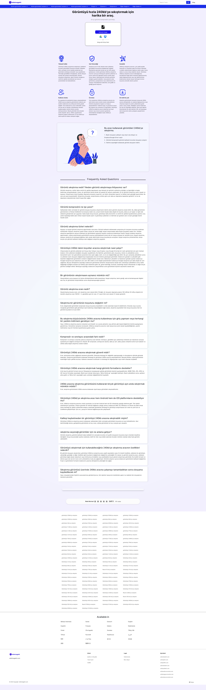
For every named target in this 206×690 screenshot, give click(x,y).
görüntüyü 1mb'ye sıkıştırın (89, 546)
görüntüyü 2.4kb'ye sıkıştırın (110, 527)
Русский (88, 634)
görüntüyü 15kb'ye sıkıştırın (69, 538)
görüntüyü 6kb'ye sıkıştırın (130, 519)
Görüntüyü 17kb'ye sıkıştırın (89, 569)
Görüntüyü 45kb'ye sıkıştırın (130, 577)
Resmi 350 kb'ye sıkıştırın (130, 596)
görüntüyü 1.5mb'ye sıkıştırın (110, 546)
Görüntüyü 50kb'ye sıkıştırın (69, 581)
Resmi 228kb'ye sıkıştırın (129, 592)
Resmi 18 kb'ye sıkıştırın (109, 569)
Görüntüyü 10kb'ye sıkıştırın (89, 565)
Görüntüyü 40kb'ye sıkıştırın (110, 577)
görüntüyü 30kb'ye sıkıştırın (89, 519)
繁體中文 (88, 643)
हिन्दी (62, 639)
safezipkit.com (164, 659)
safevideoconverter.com (166, 677)
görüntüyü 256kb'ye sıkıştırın (69, 515)
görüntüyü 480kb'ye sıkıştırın (69, 542)
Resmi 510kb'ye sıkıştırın (88, 604)
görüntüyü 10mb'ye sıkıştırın (69, 550)
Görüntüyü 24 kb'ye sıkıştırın (110, 573)
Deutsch (109, 621)
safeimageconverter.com (166, 674)
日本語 (130, 639)
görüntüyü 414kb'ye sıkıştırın (89, 538)
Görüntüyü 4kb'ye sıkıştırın (89, 561)
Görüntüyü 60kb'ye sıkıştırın (89, 581)
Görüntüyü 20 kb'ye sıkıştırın (69, 573)
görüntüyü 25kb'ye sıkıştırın (89, 523)
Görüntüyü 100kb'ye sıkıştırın (130, 585)
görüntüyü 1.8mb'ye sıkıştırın (130, 550)
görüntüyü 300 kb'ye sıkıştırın (131, 523)
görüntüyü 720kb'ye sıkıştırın (90, 531)
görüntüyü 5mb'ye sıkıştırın (130, 546)
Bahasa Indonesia (66, 621)
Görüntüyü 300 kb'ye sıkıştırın (110, 596)
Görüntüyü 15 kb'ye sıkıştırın (130, 565)
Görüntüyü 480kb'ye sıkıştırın (131, 600)
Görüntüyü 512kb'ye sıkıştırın (110, 604)
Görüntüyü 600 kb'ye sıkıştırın (131, 604)
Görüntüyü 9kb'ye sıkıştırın (69, 565)
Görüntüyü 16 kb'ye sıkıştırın (69, 569)
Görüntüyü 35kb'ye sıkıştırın (89, 577)
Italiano (109, 626)
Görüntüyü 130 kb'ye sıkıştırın (90, 589)
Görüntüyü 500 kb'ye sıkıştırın (69, 604)
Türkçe (63, 634)
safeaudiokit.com (164, 668)
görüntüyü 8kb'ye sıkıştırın (130, 534)
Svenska (109, 630)
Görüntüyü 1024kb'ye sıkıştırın (90, 608)
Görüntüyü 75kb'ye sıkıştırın (69, 585)
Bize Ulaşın (127, 659)
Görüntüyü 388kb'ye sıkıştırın (69, 600)
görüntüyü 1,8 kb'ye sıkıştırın (69, 534)
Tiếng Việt (131, 630)
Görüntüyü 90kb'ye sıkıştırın (110, 585)
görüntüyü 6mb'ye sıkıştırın (110, 558)
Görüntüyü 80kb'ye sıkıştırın (89, 585)
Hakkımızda (127, 657)
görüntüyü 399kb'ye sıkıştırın (110, 531)
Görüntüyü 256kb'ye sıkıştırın (90, 596)
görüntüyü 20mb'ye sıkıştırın (110, 550)
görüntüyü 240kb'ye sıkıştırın (130, 527)
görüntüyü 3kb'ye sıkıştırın (69, 523)
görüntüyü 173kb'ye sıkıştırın (110, 538)
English (130, 621)
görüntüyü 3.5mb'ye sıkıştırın (90, 558)
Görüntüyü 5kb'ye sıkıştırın (110, 561)
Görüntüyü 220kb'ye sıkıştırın (110, 592)
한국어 (109, 639)
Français (88, 626)
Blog (193, 2)
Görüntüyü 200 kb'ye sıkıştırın (90, 592)
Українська (110, 634)
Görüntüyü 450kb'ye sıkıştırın (110, 600)
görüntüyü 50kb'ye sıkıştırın (89, 534)
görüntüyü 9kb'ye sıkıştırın (110, 519)
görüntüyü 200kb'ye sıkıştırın (69, 519)
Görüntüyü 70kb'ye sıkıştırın (130, 581)
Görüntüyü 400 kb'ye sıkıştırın (90, 600)
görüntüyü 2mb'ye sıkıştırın (69, 546)
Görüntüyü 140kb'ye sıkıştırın (110, 589)
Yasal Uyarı (90, 659)
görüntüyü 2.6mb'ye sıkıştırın (130, 554)
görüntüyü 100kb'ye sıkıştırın (89, 515)
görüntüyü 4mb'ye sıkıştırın (89, 554)
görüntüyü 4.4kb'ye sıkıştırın (89, 527)
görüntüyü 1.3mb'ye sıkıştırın (110, 554)
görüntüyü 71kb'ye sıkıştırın (130, 531)
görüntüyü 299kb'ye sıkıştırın (130, 538)
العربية (130, 634)
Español (63, 626)
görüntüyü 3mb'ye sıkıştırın (89, 550)
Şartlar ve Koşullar (92, 657)
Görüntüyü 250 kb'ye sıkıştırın (69, 596)
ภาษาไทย (88, 639)
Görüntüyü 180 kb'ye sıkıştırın (69, 592)
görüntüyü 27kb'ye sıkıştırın (89, 542)
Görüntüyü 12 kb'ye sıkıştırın (110, 565)
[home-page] (16, 2)
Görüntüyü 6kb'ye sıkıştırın (130, 561)
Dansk (87, 621)
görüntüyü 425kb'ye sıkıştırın (110, 542)
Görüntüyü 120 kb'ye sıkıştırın (69, 589)
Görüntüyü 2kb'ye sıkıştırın (130, 558)
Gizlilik (89, 662)
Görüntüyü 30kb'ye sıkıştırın (69, 577)
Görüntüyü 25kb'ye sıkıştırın (130, 573)
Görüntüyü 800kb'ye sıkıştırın (69, 608)
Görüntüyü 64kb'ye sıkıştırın (110, 581)
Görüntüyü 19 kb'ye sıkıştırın (130, 569)
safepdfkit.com (164, 662)
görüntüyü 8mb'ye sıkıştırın (69, 554)
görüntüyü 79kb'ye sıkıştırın (130, 542)
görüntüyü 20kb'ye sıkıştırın (110, 534)
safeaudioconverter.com (166, 671)
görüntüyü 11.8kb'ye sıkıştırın (69, 527)
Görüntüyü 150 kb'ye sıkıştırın (131, 589)
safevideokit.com (164, 657)
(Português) (89, 630)
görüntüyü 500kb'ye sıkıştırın (110, 515)
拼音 (62, 643)
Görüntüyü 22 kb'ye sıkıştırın (89, 573)
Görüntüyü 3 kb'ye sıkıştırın (69, 561)
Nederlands (131, 626)
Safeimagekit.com (23, 682)
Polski (62, 630)
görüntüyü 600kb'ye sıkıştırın (110, 523)
